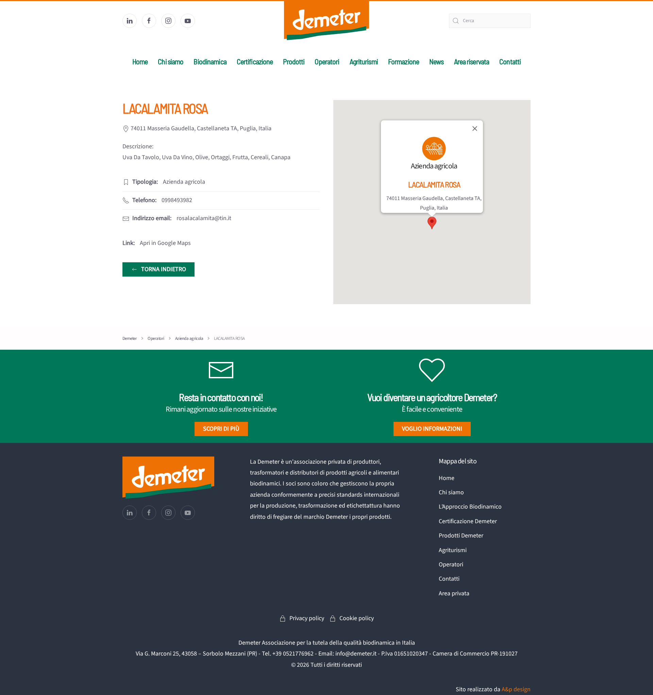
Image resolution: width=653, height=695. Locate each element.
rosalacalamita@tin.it (204, 218)
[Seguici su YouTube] (188, 21)
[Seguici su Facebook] (149, 21)
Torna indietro (163, 269)
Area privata (454, 593)
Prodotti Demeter (461, 535)
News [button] (436, 61)
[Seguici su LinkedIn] (129, 21)
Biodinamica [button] (210, 61)
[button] (432, 223)
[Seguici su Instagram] (168, 21)
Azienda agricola (434, 166)
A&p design (516, 689)
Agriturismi (364, 61)
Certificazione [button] (255, 61)
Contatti (510, 61)
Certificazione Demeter (468, 521)
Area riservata (471, 61)
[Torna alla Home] (326, 20)
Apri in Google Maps (165, 243)
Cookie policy (356, 618)
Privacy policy (306, 618)
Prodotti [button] (293, 61)
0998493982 (177, 200)
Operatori (327, 61)
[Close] (475, 128)
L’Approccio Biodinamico (470, 506)
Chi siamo (451, 492)
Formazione (403, 61)
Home (140, 61)
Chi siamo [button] (170, 61)
